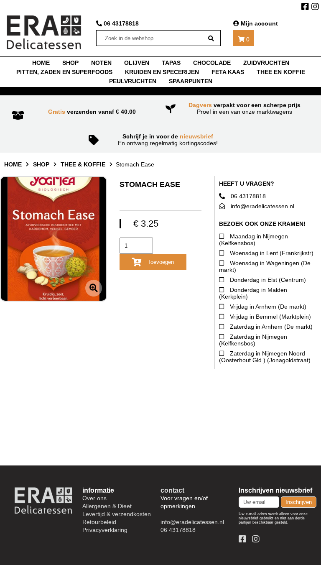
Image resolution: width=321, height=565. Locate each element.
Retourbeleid (99, 522)
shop (70, 62)
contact (172, 490)
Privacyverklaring (104, 530)
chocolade (212, 62)
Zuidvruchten (266, 62)
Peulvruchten (132, 81)
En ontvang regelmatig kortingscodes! (168, 139)
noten (101, 62)
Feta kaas (227, 72)
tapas (171, 62)
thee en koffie (281, 72)
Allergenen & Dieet (107, 506)
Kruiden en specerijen (162, 72)
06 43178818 (120, 23)
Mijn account (258, 23)
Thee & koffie (83, 164)
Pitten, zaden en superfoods (64, 72)
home (41, 62)
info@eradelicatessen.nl (261, 206)
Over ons (94, 498)
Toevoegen (160, 262)
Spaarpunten (190, 81)
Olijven (136, 62)
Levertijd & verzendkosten (116, 514)
